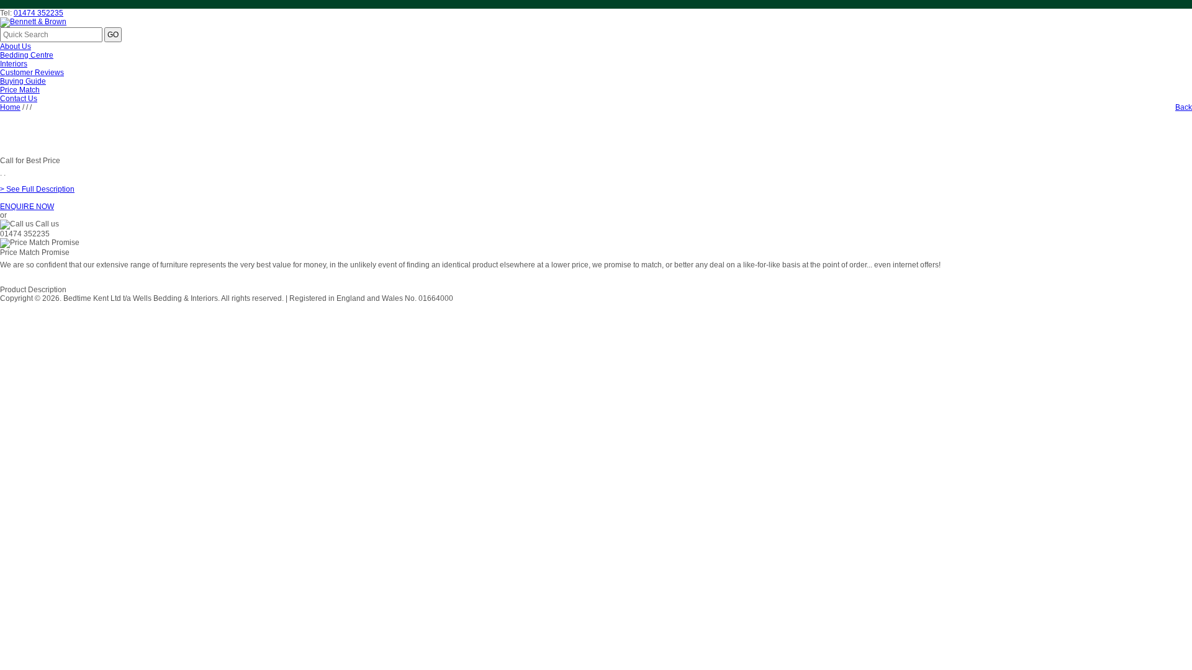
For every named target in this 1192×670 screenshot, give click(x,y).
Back (1183, 107)
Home (10, 107)
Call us (47, 224)
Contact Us (18, 98)
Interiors (13, 64)
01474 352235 (38, 13)
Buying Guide (23, 81)
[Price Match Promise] (39, 243)
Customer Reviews (32, 72)
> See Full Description (37, 189)
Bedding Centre (26, 55)
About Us (15, 46)
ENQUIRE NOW (27, 206)
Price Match (20, 90)
